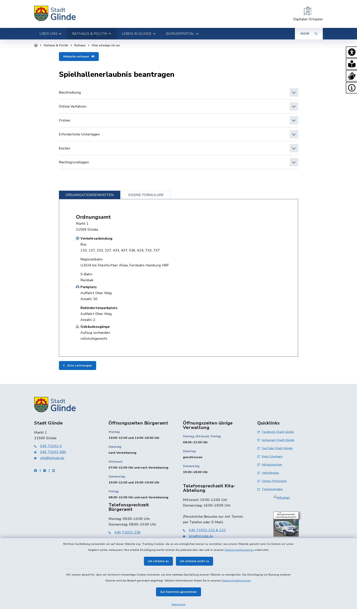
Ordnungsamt (93, 217)
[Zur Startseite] (36, 45)
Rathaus (80, 45)
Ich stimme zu (158, 561)
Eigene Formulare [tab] (146, 195)
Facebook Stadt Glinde (278, 432)
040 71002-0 (51, 446)
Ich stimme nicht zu (194, 561)
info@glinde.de (52, 458)
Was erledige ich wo (106, 45)
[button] (351, 52)
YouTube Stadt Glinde (277, 448)
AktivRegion (270, 473)
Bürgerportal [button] (180, 33)
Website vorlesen (76, 57)
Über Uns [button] (48, 33)
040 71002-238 (128, 532)
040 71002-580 (53, 452)
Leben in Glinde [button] (137, 33)
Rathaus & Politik (56, 45)
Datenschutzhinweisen (239, 550)
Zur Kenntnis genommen (178, 592)
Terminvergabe (272, 489)
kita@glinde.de (201, 536)
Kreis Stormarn (272, 456)
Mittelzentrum (272, 465)
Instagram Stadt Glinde (278, 440)
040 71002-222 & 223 (207, 530)
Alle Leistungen (79, 365)
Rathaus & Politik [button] (89, 33)
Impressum (178, 604)
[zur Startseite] (55, 14)
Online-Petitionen (274, 481)
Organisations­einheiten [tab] (90, 195)
